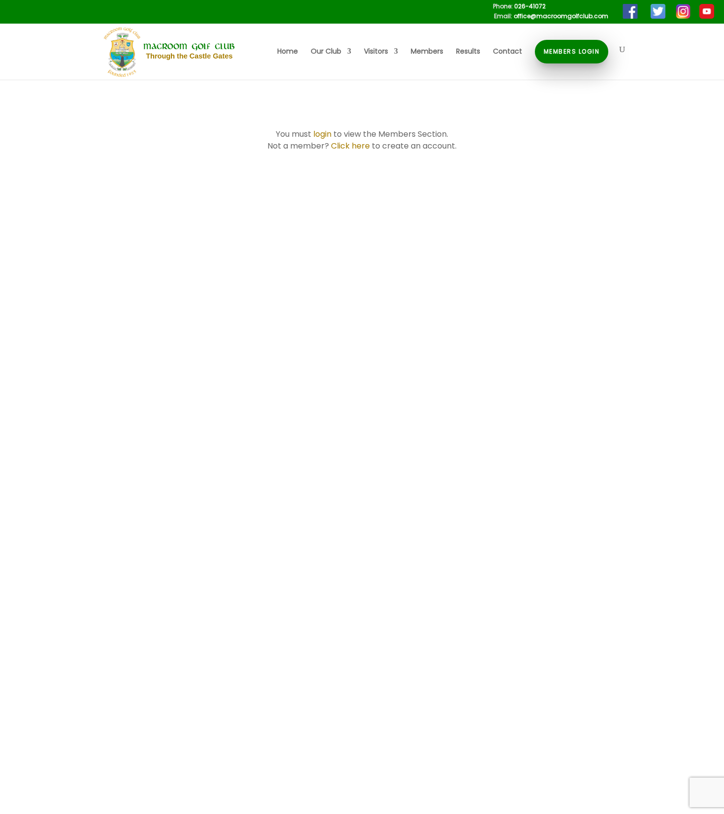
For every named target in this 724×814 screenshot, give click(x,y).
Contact (507, 52)
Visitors (376, 52)
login (322, 134)
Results (468, 52)
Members (427, 52)
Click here (350, 145)
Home (287, 52)
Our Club (326, 52)
